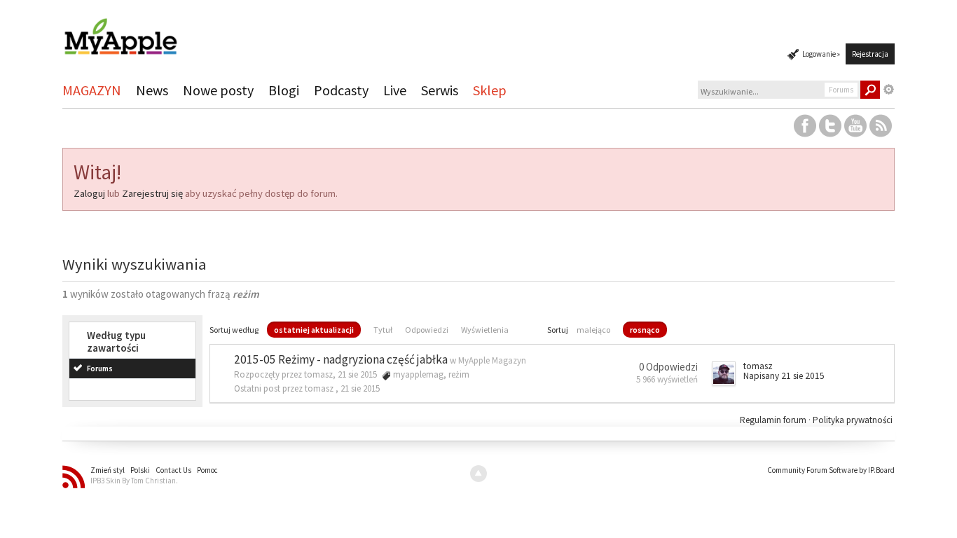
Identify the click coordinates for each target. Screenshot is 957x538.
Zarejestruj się (152, 193)
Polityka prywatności (853, 420)
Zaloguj (89, 193)
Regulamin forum (774, 420)
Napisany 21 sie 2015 (784, 376)
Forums (100, 368)
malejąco (593, 329)
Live (394, 90)
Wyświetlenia (485, 329)
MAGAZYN (91, 90)
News (152, 90)
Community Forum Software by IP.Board (831, 470)
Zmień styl (107, 470)
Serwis (439, 90)
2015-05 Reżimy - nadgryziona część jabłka (341, 359)
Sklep (490, 90)
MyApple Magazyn (492, 360)
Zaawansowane (889, 89)
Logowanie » (821, 54)
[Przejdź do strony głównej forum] (120, 30)
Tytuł (382, 329)
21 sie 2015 (360, 388)
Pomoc (207, 470)
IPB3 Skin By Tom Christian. (134, 480)
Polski (140, 470)
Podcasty (341, 90)
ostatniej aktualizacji (314, 329)
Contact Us (173, 470)
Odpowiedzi (426, 329)
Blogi (283, 90)
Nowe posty (218, 90)
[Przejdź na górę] (478, 473)
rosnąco (645, 329)
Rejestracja (870, 54)
